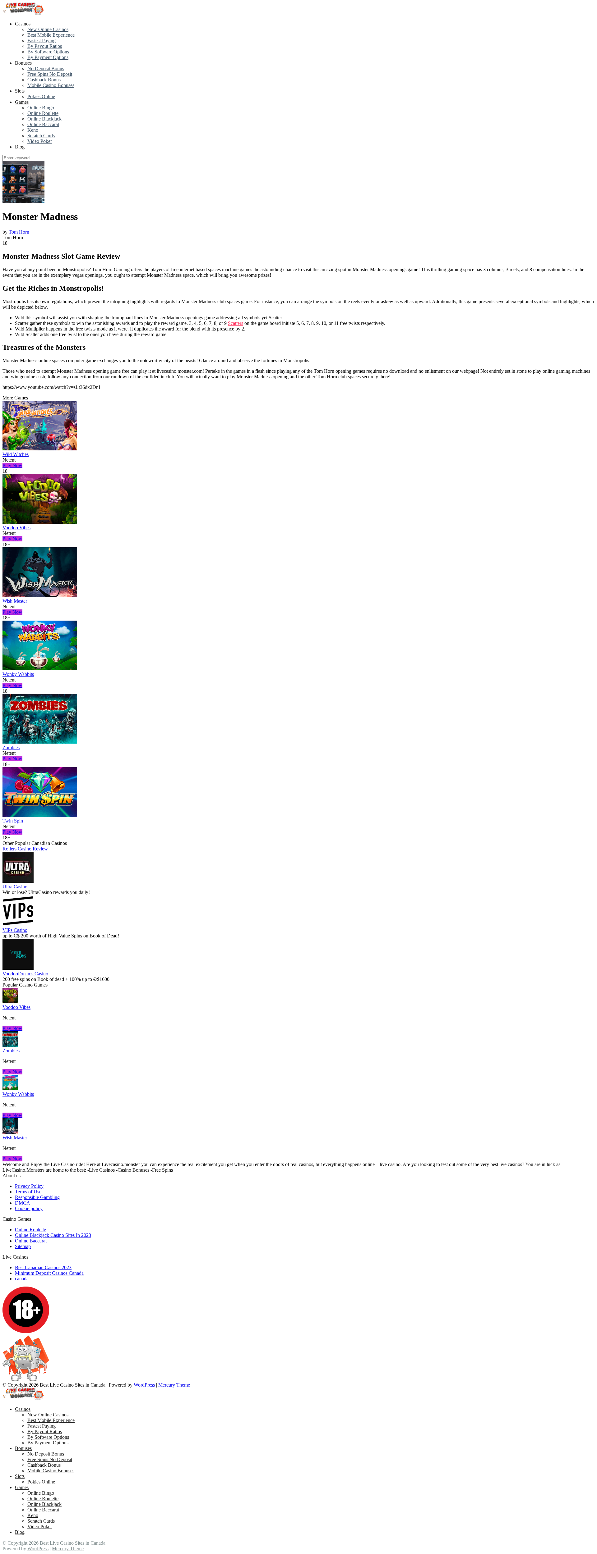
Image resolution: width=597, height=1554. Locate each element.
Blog (20, 146)
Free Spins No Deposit (49, 74)
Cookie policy (29, 1208)
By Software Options (48, 51)
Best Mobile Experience (51, 35)
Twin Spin (12, 820)
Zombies (11, 747)
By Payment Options (47, 57)
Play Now (12, 465)
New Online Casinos (47, 29)
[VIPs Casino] (18, 924)
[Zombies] (39, 742)
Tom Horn (19, 232)
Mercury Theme (174, 1385)
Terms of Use (28, 1191)
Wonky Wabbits (18, 674)
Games (22, 102)
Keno (32, 130)
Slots (20, 90)
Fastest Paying (41, 40)
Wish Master (14, 601)
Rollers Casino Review (25, 848)
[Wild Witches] (39, 448)
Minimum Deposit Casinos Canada (49, 1273)
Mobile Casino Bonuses (50, 85)
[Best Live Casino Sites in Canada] (24, 13)
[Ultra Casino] (18, 881)
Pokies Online (41, 96)
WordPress (144, 1385)
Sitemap (23, 1246)
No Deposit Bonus (45, 68)
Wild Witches (15, 454)
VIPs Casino (14, 930)
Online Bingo (40, 107)
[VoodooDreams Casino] (18, 968)
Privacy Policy (29, 1186)
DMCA (22, 1202)
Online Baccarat (43, 124)
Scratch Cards (41, 135)
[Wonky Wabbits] (39, 668)
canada (22, 1278)
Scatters (235, 323)
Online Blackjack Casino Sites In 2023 (53, 1235)
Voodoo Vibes (16, 527)
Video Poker (39, 141)
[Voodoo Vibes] (39, 522)
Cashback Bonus (44, 79)
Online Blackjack (44, 118)
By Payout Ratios (44, 46)
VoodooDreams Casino (25, 973)
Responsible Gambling (37, 1197)
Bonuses (23, 63)
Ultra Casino (14, 886)
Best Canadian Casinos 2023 (43, 1267)
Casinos (22, 23)
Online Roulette (42, 113)
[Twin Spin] (39, 815)
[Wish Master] (39, 595)
